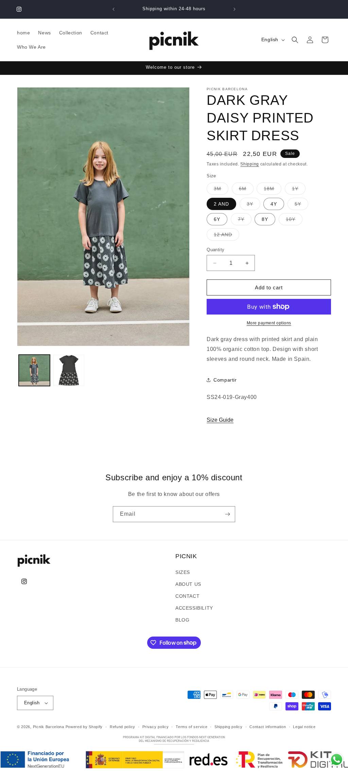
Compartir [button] (225, 380)
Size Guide (220, 420)
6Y (217, 219)
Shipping (249, 164)
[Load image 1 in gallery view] (34, 370)
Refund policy (122, 727)
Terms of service (191, 727)
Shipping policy (228, 727)
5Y (301, 205)
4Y (274, 204)
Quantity (215, 249)
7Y (244, 220)
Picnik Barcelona (48, 727)
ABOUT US (188, 584)
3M (221, 190)
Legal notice (304, 727)
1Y (299, 190)
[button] (295, 39)
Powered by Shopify (84, 727)
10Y (294, 220)
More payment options (269, 323)
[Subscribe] (227, 514)
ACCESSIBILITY (194, 608)
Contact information (267, 727)
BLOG (182, 620)
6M (246, 190)
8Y (265, 219)
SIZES (182, 572)
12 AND (226, 236)
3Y (253, 205)
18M (272, 190)
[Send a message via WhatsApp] (337, 760)
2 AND (221, 204)
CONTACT (187, 596)
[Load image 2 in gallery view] (69, 370)
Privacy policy (155, 727)
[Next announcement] (234, 9)
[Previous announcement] (113, 9)
